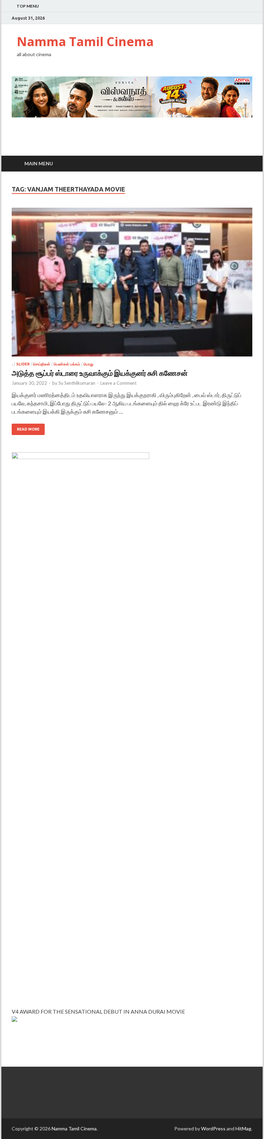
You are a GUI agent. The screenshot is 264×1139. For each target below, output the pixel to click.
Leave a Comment (118, 383)
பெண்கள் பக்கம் (67, 364)
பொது (88, 364)
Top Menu (27, 6)
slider (23, 364)
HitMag (243, 1128)
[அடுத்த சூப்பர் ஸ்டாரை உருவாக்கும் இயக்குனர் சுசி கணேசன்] (132, 285)
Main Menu (38, 163)
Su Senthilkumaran (76, 383)
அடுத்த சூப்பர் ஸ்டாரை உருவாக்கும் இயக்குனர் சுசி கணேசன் (100, 373)
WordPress (213, 1128)
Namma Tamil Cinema (85, 41)
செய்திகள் (41, 364)
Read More (28, 429)
